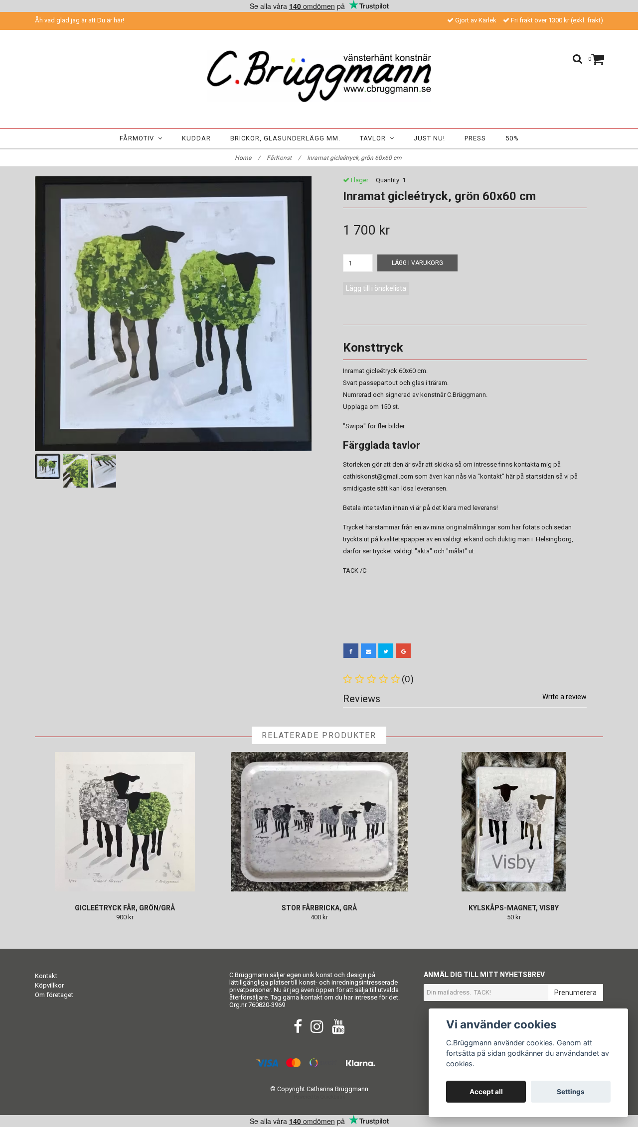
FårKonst (284, 157)
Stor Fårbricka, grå (319, 908)
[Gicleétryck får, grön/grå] (125, 821)
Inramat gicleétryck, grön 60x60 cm (355, 157)
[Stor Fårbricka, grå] (319, 821)
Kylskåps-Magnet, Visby (514, 908)
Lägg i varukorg (417, 262)
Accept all (486, 1092)
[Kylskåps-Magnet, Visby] (514, 821)
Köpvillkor (49, 985)
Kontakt (46, 976)
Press (475, 138)
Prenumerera (575, 993)
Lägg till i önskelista (376, 288)
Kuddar (196, 138)
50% (512, 138)
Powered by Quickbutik (319, 1097)
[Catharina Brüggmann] (319, 76)
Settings (571, 1092)
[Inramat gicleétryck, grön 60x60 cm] (173, 313)
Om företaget (54, 995)
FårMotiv (139, 138)
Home (247, 157)
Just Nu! (429, 138)
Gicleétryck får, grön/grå (125, 908)
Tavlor (375, 138)
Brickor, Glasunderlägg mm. (285, 138)
